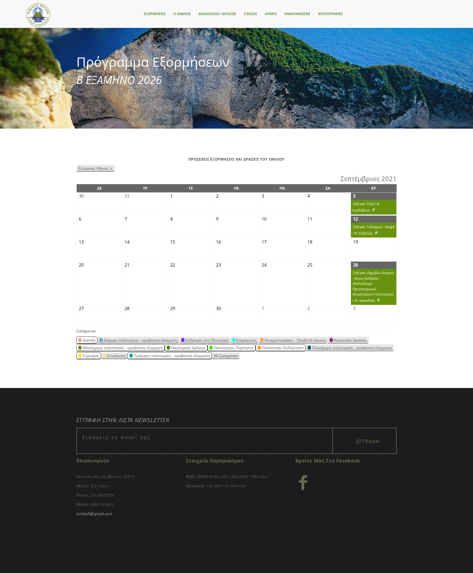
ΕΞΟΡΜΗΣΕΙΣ (155, 13)
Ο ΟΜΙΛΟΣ (182, 13)
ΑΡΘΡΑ (270, 13)
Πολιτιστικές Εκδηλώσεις (283, 348)
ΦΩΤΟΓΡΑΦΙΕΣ (330, 13)
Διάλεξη (89, 340)
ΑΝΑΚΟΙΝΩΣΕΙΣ (297, 13)
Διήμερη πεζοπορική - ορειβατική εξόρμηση (140, 340)
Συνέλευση (116, 356)
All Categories (226, 356)
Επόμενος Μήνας (93, 168)
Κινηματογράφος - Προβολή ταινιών (295, 340)
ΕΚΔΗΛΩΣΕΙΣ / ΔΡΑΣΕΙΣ (217, 13)
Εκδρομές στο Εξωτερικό (207, 340)
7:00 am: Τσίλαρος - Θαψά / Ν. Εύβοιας (373, 231)
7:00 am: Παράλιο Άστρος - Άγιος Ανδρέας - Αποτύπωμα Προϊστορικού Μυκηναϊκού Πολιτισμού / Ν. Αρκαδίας (372, 287)
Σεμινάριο (91, 356)
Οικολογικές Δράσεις (188, 348)
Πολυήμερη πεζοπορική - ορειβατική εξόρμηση (352, 348)
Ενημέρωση (246, 340)
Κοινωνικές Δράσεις (350, 340)
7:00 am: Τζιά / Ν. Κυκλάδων (365, 208)
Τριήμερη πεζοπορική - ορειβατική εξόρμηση (172, 356)
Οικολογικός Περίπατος (234, 348)
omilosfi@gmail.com (94, 513)
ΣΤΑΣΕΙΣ (250, 13)
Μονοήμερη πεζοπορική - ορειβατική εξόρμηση (123, 348)
